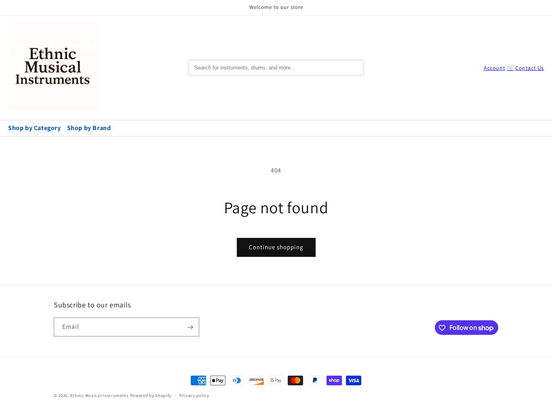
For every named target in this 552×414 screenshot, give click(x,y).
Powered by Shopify (151, 395)
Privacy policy (194, 395)
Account (494, 67)
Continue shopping (276, 247)
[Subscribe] (190, 327)
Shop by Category (34, 128)
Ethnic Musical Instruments (99, 395)
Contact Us (529, 67)
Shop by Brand (89, 128)
